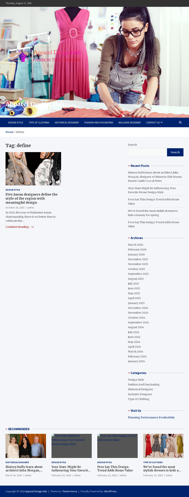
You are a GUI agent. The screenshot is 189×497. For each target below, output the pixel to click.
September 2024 (138, 322)
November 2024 (138, 312)
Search (132, 144)
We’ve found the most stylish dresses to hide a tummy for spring (160, 470)
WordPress (110, 491)
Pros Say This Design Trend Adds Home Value (115, 468)
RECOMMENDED (19, 429)
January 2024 (136, 361)
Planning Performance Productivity (151, 417)
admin (31, 207)
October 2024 (136, 317)
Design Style (15, 122)
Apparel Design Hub (35, 104)
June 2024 (134, 337)
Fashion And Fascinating (98, 122)
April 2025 (134, 298)
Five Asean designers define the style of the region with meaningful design (32, 198)
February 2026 (137, 249)
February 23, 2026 (61, 475)
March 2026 (135, 244)
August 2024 (136, 327)
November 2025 (138, 264)
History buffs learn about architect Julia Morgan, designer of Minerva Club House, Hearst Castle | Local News (155, 176)
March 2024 (135, 351)
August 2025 (136, 278)
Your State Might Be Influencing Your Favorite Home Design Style (70, 470)
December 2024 (138, 308)
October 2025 (136, 269)
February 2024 (137, 356)
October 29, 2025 (15, 207)
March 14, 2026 (14, 475)
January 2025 (136, 303)
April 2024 (134, 346)
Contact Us (153, 122)
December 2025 (138, 259)
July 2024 (133, 332)
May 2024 (134, 342)
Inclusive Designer (130, 122)
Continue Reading (18, 227)
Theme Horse (69, 491)
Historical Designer (67, 122)
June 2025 (134, 288)
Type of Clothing (39, 122)
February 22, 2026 (107, 475)
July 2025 (133, 283)
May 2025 (134, 293)
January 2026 (136, 254)
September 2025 (138, 273)
